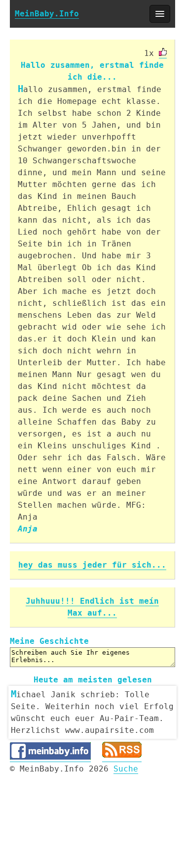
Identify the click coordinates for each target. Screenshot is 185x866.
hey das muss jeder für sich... (92, 565)
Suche (125, 768)
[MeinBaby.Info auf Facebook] (50, 757)
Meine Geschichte (49, 641)
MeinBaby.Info (47, 13)
